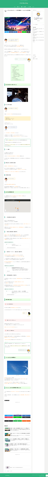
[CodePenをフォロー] (8, 421)
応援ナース (34, 57)
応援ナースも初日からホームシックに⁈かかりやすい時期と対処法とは (38, 35)
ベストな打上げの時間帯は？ (15, 78)
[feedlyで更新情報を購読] (17, 421)
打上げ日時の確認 (14, 67)
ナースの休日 (34, 56)
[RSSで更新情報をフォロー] (26, 421)
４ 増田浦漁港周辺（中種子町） (16, 76)
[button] (43, 24)
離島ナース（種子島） (7, 400)
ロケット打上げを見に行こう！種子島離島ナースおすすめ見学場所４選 (38, 32)
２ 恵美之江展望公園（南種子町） (16, 74)
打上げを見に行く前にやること (15, 66)
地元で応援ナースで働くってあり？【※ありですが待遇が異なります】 (38, 37)
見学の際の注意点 (14, 77)
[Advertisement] (17, 13)
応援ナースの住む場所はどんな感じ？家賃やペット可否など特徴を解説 (38, 29)
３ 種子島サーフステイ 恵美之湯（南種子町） (17, 75)
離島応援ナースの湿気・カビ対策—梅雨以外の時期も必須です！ (38, 40)
